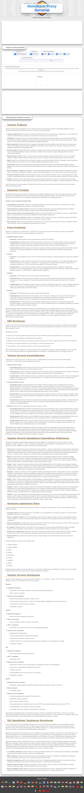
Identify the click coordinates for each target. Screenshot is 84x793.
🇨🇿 (17, 782)
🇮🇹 (74, 782)
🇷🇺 (44, 786)
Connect (52, 54)
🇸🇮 (51, 786)
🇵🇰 (36, 791)
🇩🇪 (25, 782)
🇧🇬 (6, 782)
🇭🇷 (63, 782)
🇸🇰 (47, 786)
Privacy (39, 778)
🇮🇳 (51, 782)
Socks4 (60, 54)
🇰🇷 (2, 786)
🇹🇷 (78, 786)
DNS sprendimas (22, 54)
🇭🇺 (66, 782)
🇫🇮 (44, 782)
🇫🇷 (47, 782)
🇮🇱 (55, 782)
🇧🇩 (10, 782)
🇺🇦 (81, 786)
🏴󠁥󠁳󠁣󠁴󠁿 (13, 782)
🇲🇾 (17, 786)
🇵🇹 (36, 786)
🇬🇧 (32, 782)
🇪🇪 (40, 782)
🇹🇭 (70, 786)
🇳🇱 (21, 786)
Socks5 (67, 54)
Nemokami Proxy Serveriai (42, 8)
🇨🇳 (44, 791)
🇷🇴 (40, 786)
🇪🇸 (36, 782)
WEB (45, 54)
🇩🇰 (21, 782)
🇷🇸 (55, 786)
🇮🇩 (70, 782)
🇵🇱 (32, 786)
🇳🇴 (25, 786)
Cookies (44, 778)
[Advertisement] (42, 32)
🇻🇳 (40, 791)
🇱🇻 (6, 786)
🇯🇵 (78, 782)
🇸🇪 (59, 786)
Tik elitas (35, 54)
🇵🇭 (74, 786)
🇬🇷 (29, 782)
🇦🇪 (2, 782)
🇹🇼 (47, 791)
